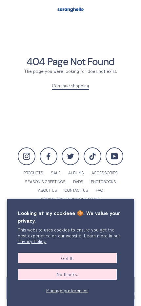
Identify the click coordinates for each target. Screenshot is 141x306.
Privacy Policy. (32, 241)
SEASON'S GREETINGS (45, 181)
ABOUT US (47, 190)
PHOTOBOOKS (103, 181)
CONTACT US (76, 190)
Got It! (67, 258)
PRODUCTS (33, 172)
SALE (56, 172)
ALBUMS (76, 172)
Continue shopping (70, 85)
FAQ (99, 190)
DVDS (78, 181)
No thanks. (67, 274)
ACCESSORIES (104, 172)
